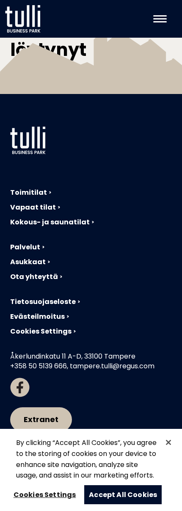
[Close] (168, 442)
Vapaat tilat (33, 207)
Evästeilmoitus (37, 316)
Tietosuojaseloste (43, 302)
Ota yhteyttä (34, 277)
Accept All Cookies (123, 495)
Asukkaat (28, 262)
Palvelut (25, 247)
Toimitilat (28, 192)
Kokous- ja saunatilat (50, 222)
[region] (91, 470)
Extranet (41, 419)
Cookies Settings (41, 331)
